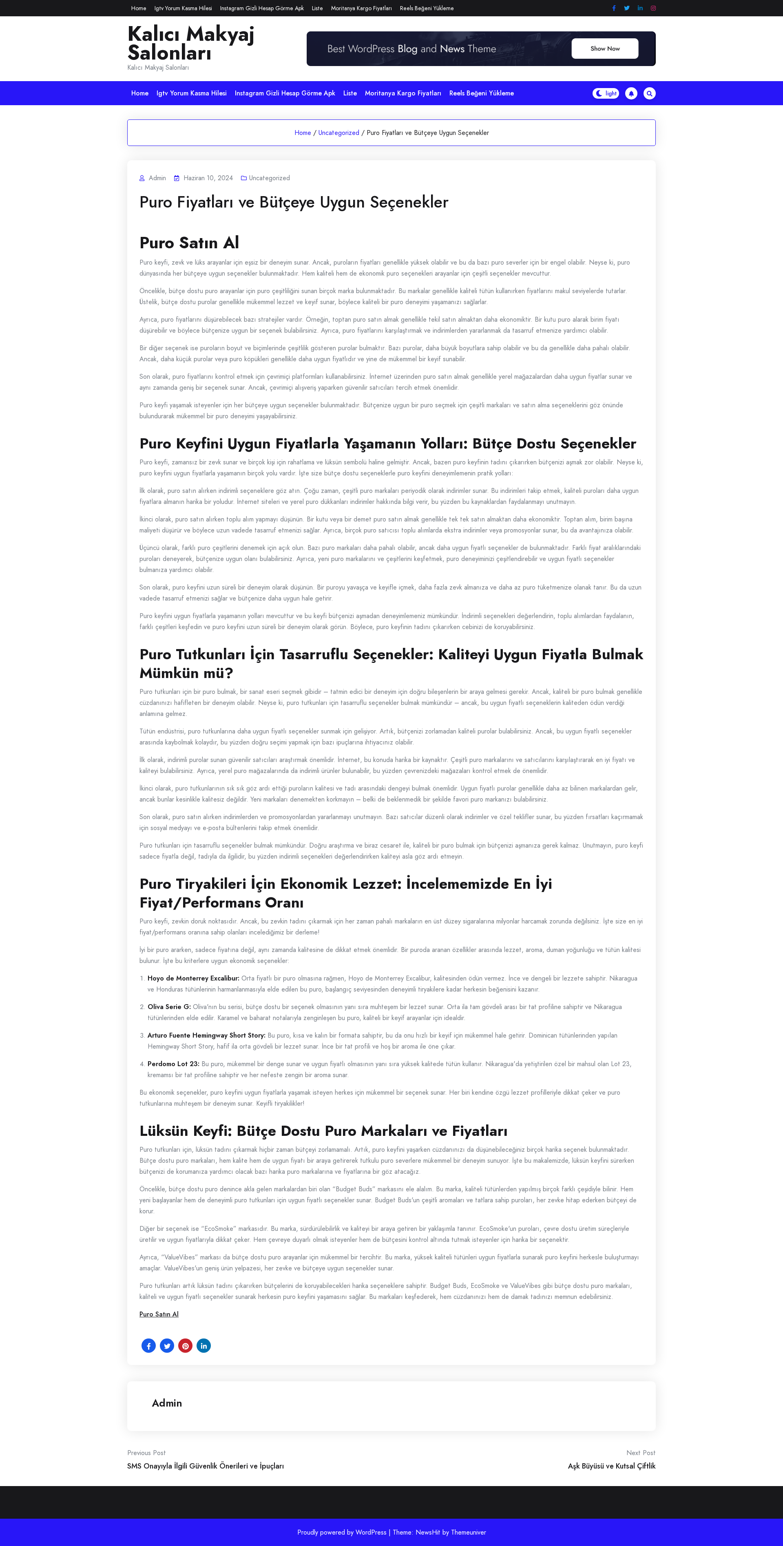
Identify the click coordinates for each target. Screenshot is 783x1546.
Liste (317, 8)
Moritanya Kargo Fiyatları (361, 8)
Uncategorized (339, 132)
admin (167, 1403)
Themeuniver (468, 1532)
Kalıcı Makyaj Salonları (191, 43)
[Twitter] (627, 8)
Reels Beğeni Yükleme (427, 8)
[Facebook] (614, 8)
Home (138, 8)
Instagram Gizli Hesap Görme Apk (262, 8)
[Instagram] (653, 8)
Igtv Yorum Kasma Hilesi (183, 8)
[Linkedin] (640, 8)
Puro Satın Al (159, 1314)
